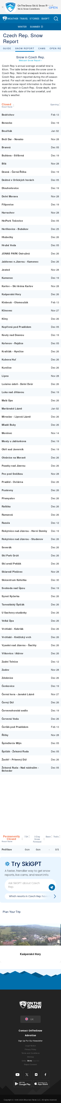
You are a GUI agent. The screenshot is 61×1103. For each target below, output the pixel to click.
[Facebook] (45, 1074)
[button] (56, 18)
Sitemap (30, 1056)
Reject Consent (30, 1064)
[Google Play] (23, 1083)
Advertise (30, 1035)
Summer (35, 26)
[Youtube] (17, 1074)
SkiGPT (45, 18)
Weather (12, 18)
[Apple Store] (41, 1083)
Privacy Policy (30, 1049)
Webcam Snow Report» (30, 60)
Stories (34, 18)
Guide (7, 48)
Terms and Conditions (30, 1053)
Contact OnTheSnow (30, 1030)
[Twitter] (26, 1074)
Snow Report (24, 48)
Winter (22, 26)
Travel (23, 18)
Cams (42, 48)
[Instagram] (36, 1074)
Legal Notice (30, 1045)
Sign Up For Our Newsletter (30, 1040)
